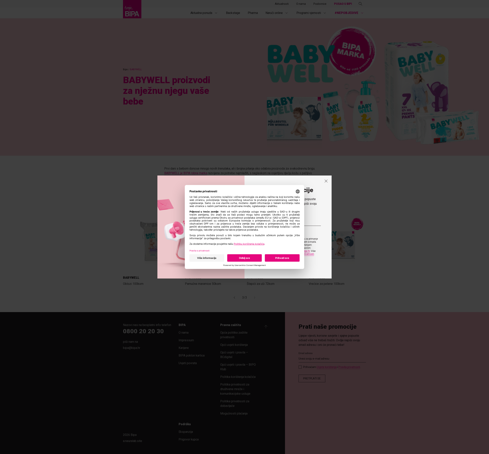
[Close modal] (326, 181)
